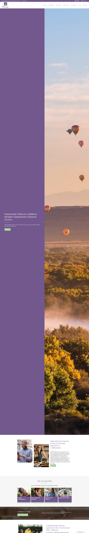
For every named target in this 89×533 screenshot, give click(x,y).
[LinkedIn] (76, 1)
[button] (45, 5)
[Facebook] (78, 1)
